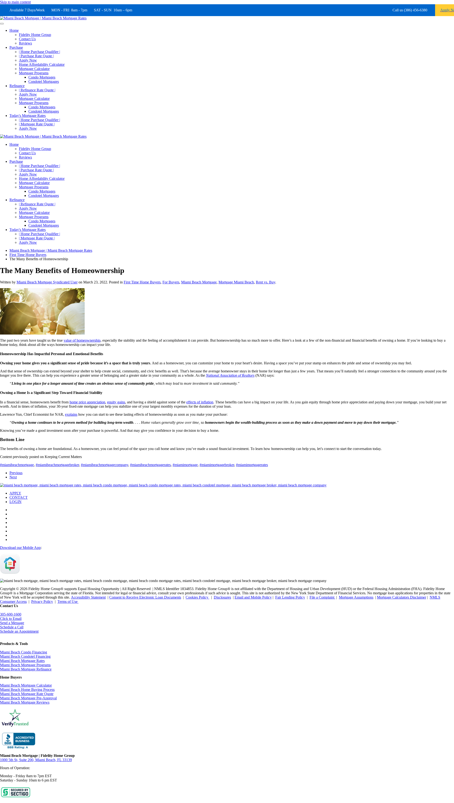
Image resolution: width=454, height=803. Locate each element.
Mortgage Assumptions (356, 597)
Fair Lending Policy (290, 597)
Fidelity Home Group (35, 35)
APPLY (15, 493)
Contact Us (27, 39)
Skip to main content (15, 2)
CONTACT (18, 497)
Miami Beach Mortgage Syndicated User (47, 282)
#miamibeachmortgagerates (150, 465)
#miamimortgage (185, 465)
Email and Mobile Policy (253, 597)
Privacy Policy (42, 602)
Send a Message (12, 623)
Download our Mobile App (20, 548)
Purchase (16, 47)
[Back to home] (43, 18)
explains (71, 414)
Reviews (25, 43)
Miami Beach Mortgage (199, 282)
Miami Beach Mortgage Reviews (24, 702)
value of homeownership (82, 340)
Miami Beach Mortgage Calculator (26, 685)
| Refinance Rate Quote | (37, 90)
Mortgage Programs (33, 73)
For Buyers (170, 282)
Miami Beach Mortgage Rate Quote (26, 694)
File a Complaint (322, 597)
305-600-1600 (10, 614)
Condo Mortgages (41, 77)
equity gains (116, 402)
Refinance (17, 86)
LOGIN (15, 502)
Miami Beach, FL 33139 (36, 760)
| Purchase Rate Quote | (36, 56)
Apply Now (28, 60)
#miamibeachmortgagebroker (57, 465)
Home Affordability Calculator (42, 64)
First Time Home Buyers (142, 282)
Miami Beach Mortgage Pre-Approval (28, 698)
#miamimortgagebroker (217, 465)
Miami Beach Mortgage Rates (22, 661)
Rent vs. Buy (265, 282)
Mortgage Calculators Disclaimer (401, 597)
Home (14, 30)
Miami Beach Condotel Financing (25, 656)
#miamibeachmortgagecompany (104, 465)
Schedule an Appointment (19, 631)
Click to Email (11, 619)
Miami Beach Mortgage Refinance (26, 669)
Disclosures (222, 597)
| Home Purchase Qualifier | (39, 52)
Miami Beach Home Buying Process (27, 690)
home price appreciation (87, 402)
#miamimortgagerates (252, 465)
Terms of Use (68, 602)
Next (13, 477)
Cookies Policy (197, 597)
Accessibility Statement (88, 597)
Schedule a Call (11, 627)
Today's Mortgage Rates (27, 116)
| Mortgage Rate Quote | (37, 124)
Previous (15, 473)
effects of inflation (199, 402)
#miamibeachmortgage (17, 465)
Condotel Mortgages (43, 81)
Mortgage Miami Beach (236, 282)
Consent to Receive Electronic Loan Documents (145, 597)
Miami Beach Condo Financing (23, 652)
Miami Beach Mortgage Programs (25, 665)
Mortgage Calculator (34, 69)
